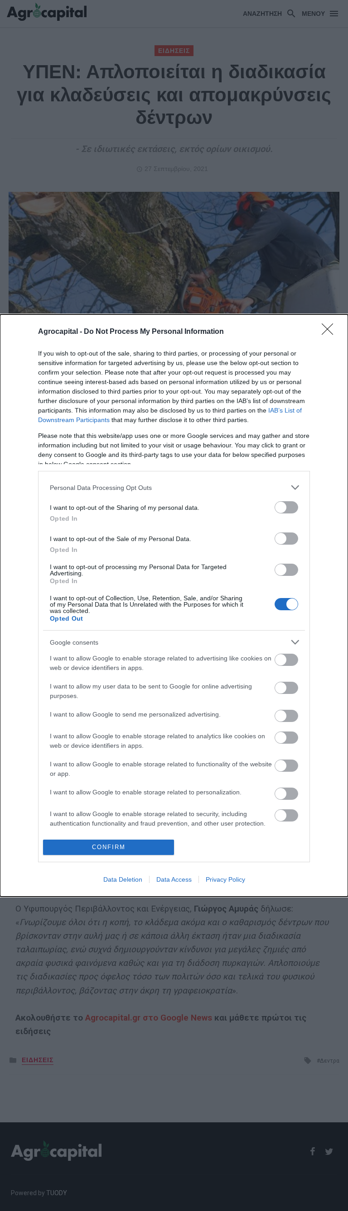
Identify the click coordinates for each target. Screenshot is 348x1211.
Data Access (174, 879)
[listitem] (174, 487)
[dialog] (174, 605)
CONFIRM (109, 847)
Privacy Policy (225, 879)
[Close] (330, 332)
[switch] (286, 507)
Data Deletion (122, 879)
